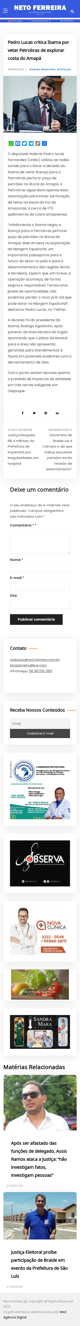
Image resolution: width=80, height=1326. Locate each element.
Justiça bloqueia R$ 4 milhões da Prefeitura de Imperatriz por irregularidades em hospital (23, 449)
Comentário (22, 525)
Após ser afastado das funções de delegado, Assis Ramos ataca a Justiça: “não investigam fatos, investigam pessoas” (39, 1159)
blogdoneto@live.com (28, 665)
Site (13, 595)
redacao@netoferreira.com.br (35, 659)
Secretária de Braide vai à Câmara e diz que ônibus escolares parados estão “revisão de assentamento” (57, 452)
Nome (16, 559)
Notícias (64, 69)
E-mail (17, 577)
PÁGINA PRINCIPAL (42, 69)
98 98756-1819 (40, 671)
